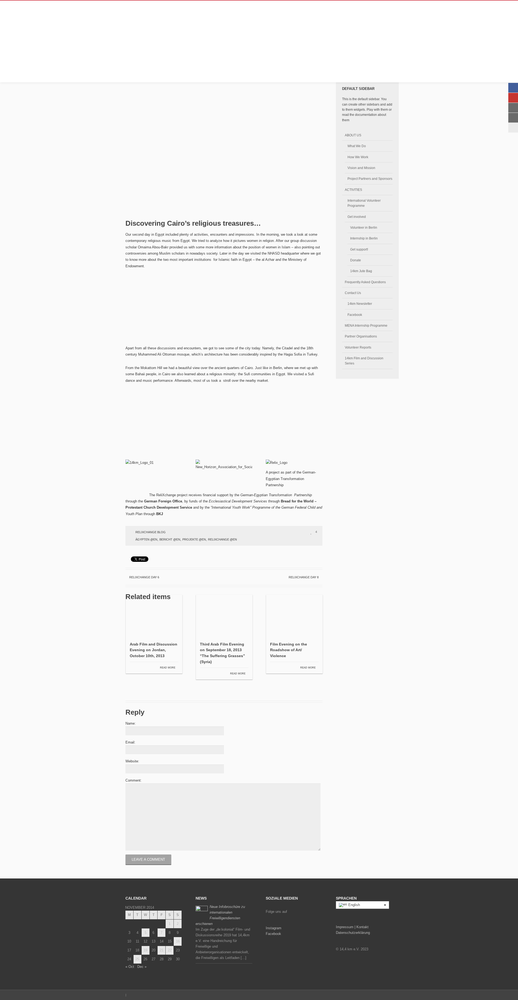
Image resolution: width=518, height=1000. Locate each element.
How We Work (357, 157)
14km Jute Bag (361, 271)
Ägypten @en (146, 539)
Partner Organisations (361, 336)
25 (137, 959)
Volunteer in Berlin (363, 227)
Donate (355, 260)
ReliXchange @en (222, 539)
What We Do (356, 146)
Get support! (359, 249)
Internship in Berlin (364, 238)
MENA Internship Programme (366, 325)
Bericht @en (169, 539)
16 (178, 941)
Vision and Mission (361, 168)
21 (161, 950)
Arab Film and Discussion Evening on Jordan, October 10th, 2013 (153, 650)
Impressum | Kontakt (352, 927)
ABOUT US (353, 135)
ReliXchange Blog (150, 532)
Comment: (133, 780)
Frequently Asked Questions (365, 282)
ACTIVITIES (353, 189)
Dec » (141, 967)
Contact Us (353, 293)
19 (145, 950)
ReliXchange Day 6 (143, 577)
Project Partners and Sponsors (369, 178)
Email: (130, 742)
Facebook (354, 314)
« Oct (129, 967)
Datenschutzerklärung (353, 933)
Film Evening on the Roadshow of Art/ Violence (288, 650)
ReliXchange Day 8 (304, 577)
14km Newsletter (359, 303)
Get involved (356, 216)
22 (170, 950)
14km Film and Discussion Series (364, 360)
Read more (168, 667)
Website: (132, 761)
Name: (130, 723)
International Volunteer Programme (364, 203)
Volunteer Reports (358, 347)
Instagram (273, 928)
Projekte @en (194, 539)
